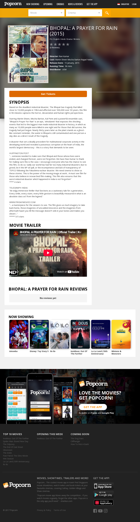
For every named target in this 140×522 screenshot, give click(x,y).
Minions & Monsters (116, 352)
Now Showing (32, 4)
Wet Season (8, 458)
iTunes (94, 412)
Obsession (7, 450)
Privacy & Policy (44, 510)
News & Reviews (75, 4)
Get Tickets (48, 94)
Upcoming (47, 4)
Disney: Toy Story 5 (39, 351)
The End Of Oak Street (13, 447)
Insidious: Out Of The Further (79, 352)
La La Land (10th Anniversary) (99, 352)
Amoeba (13, 351)
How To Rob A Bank (80, 444)
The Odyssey (8, 444)
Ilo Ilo (52, 351)
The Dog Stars (77, 438)
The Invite (7, 453)
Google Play (108, 412)
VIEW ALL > (39, 317)
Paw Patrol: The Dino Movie (15, 455)
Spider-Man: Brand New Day (15, 441)
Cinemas (60, 4)
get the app (93, 407)
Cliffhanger (75, 441)
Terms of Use (60, 510)
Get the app (92, 4)
